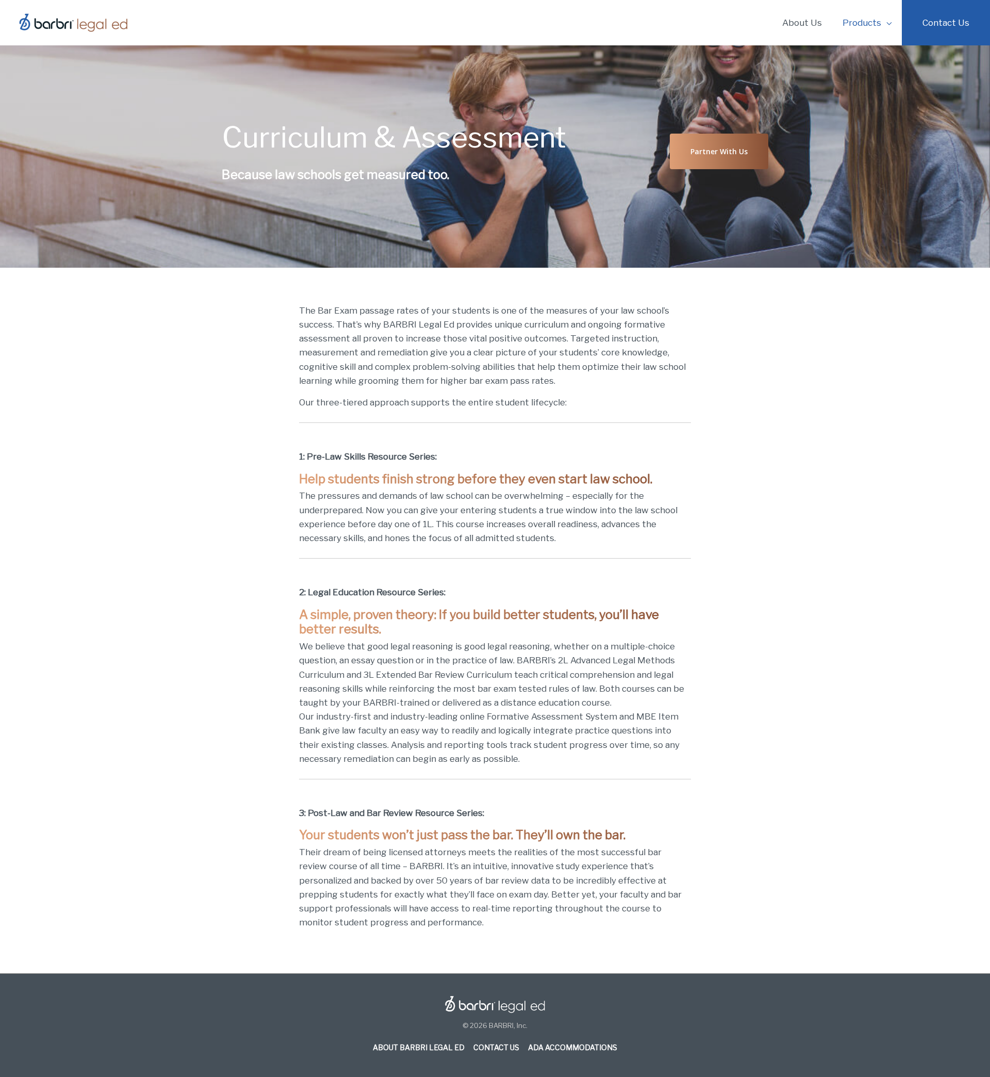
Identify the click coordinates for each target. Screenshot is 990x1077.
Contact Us (496, 1047)
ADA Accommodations (572, 1047)
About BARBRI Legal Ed (419, 1047)
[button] (719, 151)
